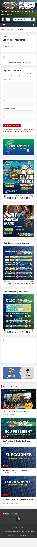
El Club (5, 407)
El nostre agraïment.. (10, 57)
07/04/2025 (6, 472)
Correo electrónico (9, 109)
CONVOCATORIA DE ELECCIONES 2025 (17, 470)
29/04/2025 (6, 443)
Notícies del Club (10, 386)
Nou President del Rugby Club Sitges (16, 441)
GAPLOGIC (26, 535)
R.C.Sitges (13, 43)
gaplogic (13, 414)
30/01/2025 (6, 503)
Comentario (7, 79)
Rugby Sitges (14, 503)
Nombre (5, 101)
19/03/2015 (6, 43)
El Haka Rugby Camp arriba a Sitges (16, 412)
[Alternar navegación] (3, 25)
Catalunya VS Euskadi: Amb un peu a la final (20, 62)
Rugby (5, 36)
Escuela (11, 407)
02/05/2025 (6, 414)
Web (4, 116)
